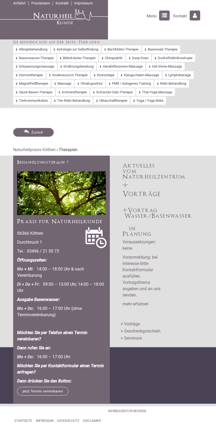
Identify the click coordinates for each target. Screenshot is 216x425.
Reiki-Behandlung (173, 83)
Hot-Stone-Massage (167, 66)
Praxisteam (40, 3)
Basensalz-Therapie (163, 49)
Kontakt (62, 3)
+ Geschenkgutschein (140, 331)
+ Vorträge (130, 323)
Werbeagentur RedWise (127, 411)
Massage (64, 83)
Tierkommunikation (33, 101)
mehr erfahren (135, 303)
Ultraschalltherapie (113, 101)
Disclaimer (92, 421)
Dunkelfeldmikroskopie (175, 58)
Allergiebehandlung (33, 49)
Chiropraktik (114, 58)
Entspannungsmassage (36, 66)
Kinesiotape (106, 75)
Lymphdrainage (179, 75)
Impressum (83, 3)
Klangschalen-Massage (141, 75)
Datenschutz (68, 421)
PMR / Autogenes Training (131, 83)
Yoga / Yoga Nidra (149, 101)
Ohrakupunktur (92, 83)
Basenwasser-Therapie (36, 58)
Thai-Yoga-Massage (157, 92)
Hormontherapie (31, 75)
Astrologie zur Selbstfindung (77, 49)
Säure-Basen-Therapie (35, 92)
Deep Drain (140, 58)
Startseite (23, 421)
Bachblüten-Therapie (123, 49)
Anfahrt (19, 3)
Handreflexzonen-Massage (123, 66)
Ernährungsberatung (78, 66)
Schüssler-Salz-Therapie (114, 92)
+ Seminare (131, 338)
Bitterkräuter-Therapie (79, 58)
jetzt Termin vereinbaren (43, 391)
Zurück (37, 132)
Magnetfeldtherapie (33, 83)
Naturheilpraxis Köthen (34, 149)
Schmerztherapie (74, 92)
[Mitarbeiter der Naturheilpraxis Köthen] (61, 192)
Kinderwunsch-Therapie (70, 75)
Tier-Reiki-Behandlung (73, 101)
